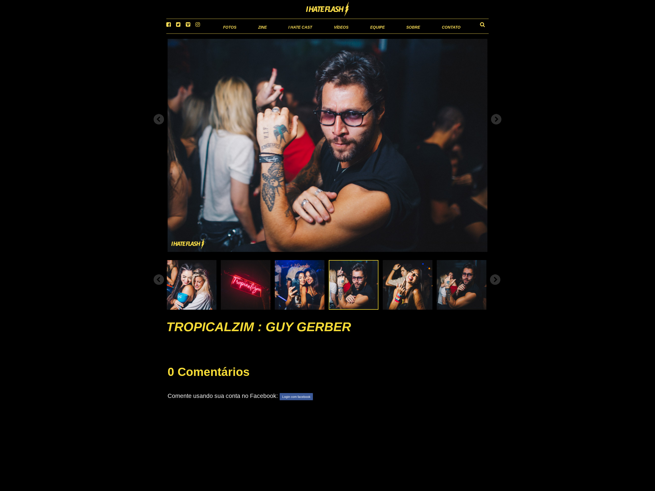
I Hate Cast (275, 33)
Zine (232, 33)
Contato (444, 33)
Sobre (402, 33)
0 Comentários (209, 378)
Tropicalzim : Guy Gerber (258, 333)
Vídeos (322, 33)
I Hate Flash (327, 9)
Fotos (197, 33)
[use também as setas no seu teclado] (159, 125)
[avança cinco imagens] (159, 286)
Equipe (362, 33)
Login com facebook (296, 403)
